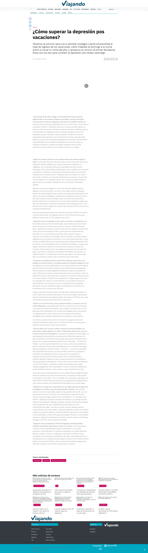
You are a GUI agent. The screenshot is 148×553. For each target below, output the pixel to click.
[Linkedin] (30, 25)
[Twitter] (30, 22)
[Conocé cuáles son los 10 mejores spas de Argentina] (64, 502)
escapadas (33, 12)
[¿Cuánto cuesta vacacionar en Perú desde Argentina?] (108, 502)
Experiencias (85, 9)
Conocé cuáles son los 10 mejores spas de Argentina (64, 511)
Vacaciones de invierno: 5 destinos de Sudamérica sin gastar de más (42, 492)
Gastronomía (49, 537)
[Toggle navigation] (30, 9)
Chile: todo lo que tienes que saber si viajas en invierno (64, 492)
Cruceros (93, 9)
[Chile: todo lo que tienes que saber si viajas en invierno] (64, 483)
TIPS (57, 486)
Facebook (92, 529)
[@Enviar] (30, 29)
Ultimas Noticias (50, 540)
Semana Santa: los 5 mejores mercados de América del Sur (41, 511)
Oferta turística (42, 9)
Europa (57, 12)
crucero (41, 12)
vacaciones (49, 12)
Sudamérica (37, 460)
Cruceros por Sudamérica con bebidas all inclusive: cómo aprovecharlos (86, 492)
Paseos (80, 505)
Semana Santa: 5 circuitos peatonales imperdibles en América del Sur (108, 492)
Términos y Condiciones (37, 551)
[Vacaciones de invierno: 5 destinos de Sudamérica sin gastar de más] (42, 483)
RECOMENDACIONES (39, 486)
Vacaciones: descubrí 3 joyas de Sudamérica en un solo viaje (85, 511)
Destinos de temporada (58, 460)
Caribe (64, 12)
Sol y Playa (77, 9)
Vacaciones (58, 9)
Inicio (35, 27)
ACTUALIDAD (103, 486)
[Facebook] (30, 18)
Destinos (50, 9)
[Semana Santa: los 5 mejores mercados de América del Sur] (42, 502)
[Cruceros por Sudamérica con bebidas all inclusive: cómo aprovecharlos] (86, 483)
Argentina (65, 9)
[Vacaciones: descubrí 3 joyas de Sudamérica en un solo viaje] (86, 502)
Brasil (70, 12)
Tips (71, 9)
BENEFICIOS (81, 486)
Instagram (93, 531)
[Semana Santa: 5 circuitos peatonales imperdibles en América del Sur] (108, 483)
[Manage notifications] (144, 549)
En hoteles (59, 505)
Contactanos (97, 546)
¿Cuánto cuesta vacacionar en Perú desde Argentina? (108, 511)
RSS (100, 549)
